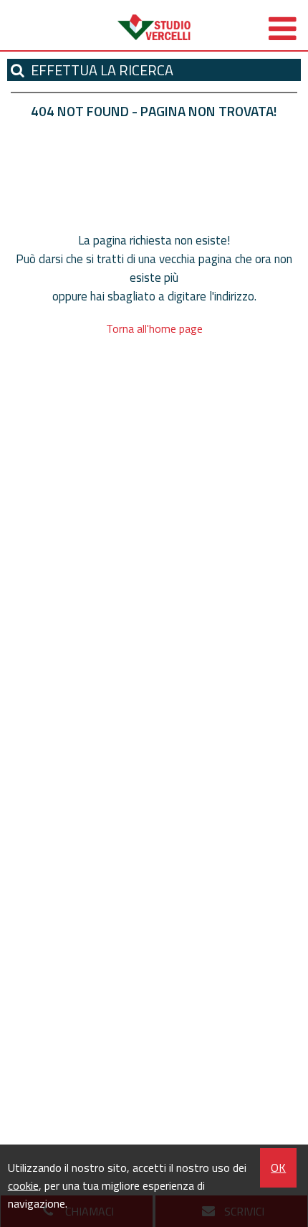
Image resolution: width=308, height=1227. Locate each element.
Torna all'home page (154, 328)
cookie (23, 1185)
